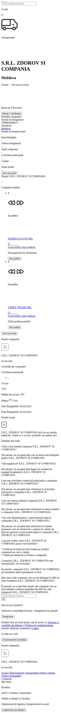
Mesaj (5, 113)
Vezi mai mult (9, 173)
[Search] (3, 3)
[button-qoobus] (3, 599)
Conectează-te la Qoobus (15, 640)
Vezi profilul (14, 258)
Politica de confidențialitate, (40, 625)
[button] (30, 687)
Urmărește (16, 113)
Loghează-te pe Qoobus (14, 710)
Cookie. (35, 628)
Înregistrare (8, 616)
